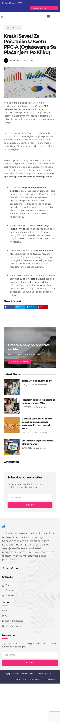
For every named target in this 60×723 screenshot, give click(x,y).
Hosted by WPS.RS (46, 674)
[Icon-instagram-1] (12, 568)
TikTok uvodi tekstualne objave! (37, 380)
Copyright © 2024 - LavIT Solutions (18, 674)
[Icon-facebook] (3, 568)
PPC (18, 28)
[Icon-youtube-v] (17, 568)
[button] (48, 16)
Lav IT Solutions (38, 533)
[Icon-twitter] (8, 568)
